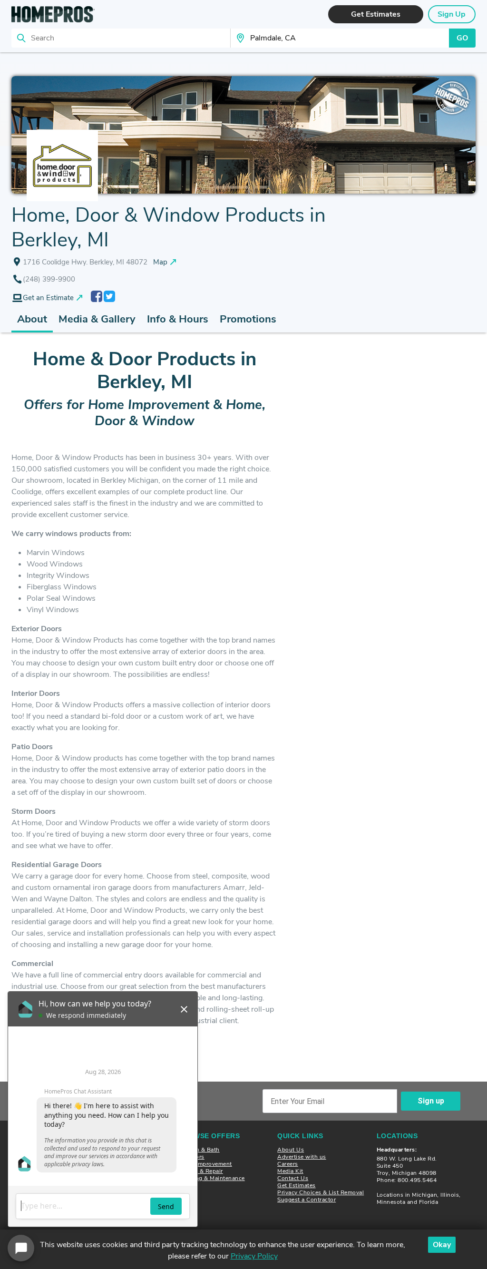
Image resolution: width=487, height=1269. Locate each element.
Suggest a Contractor (306, 1199)
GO (462, 38)
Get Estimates (296, 1185)
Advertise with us (301, 1157)
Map (160, 262)
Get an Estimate (48, 298)
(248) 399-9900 (49, 279)
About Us (290, 1149)
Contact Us (292, 1178)
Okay (442, 1245)
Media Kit (290, 1171)
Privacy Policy (254, 1256)
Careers (287, 1164)
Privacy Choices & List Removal (320, 1192)
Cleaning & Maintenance (211, 1178)
